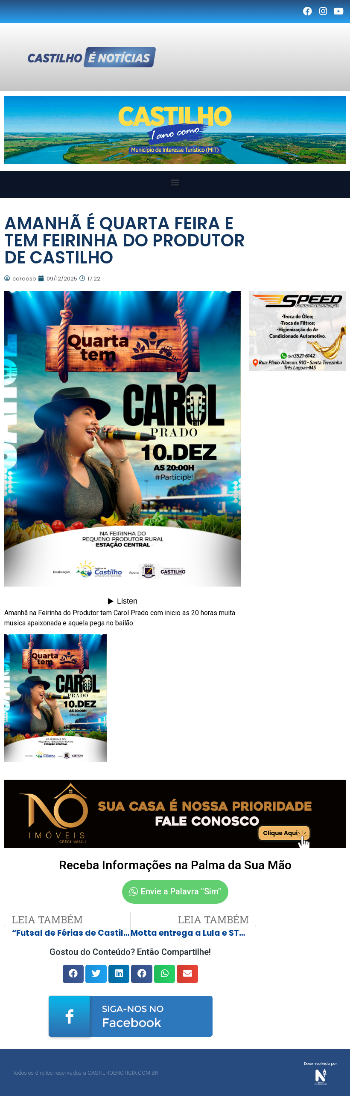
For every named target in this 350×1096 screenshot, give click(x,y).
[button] (175, 182)
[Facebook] (307, 11)
